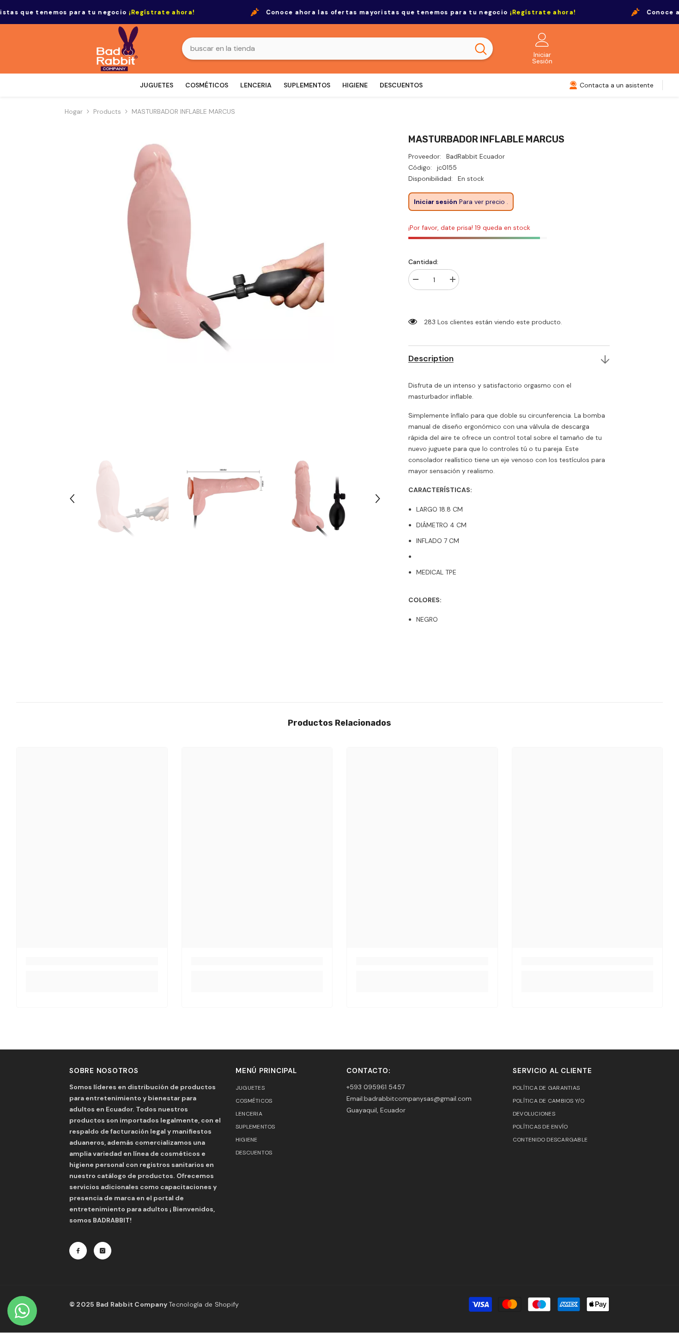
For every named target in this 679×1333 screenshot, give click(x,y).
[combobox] (325, 48)
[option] (225, 289)
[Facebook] (78, 1250)
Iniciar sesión (435, 201)
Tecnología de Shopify (204, 1304)
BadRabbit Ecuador (475, 156)
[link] (92, 961)
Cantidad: (423, 262)
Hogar (74, 111)
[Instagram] (102, 1250)
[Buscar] (337, 48)
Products (107, 111)
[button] (72, 499)
